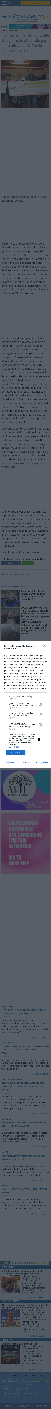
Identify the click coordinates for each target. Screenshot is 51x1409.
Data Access (25, 762)
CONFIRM (15, 752)
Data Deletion (9, 762)
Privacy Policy (41, 762)
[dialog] (25, 704)
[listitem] (25, 697)
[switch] (40, 704)
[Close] (45, 646)
